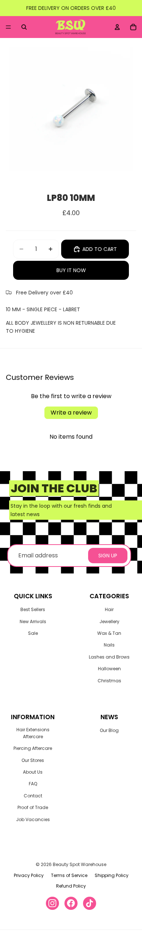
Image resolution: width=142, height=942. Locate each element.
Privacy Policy (29, 875)
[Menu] (8, 27)
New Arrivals (33, 621)
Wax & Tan (109, 633)
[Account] (117, 27)
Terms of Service (69, 875)
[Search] (24, 27)
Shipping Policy (112, 875)
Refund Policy (71, 886)
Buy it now (71, 270)
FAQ (33, 784)
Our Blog (109, 730)
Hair (109, 609)
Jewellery (109, 621)
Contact (33, 796)
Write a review (71, 412)
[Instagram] (52, 903)
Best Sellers (32, 609)
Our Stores (32, 760)
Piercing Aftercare (32, 748)
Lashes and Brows (109, 657)
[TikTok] (89, 903)
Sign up (107, 555)
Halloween (109, 668)
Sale (33, 633)
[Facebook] (71, 903)
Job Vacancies (33, 819)
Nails (109, 645)
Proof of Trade (32, 807)
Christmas (109, 681)
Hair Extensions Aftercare (33, 733)
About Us (33, 772)
